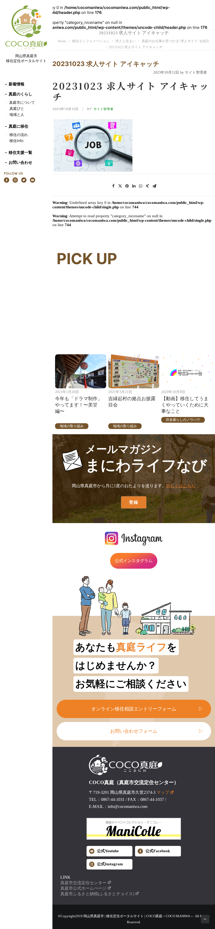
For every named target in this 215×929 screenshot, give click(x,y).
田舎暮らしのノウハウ (183, 420)
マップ (163, 792)
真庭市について (21, 102)
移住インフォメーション (91, 41)
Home (62, 41)
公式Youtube (108, 851)
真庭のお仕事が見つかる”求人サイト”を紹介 (175, 41)
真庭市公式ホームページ (83, 888)
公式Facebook (158, 851)
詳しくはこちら (181, 485)
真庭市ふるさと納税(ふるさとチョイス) (97, 894)
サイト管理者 (104, 109)
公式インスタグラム (134, 560)
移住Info (16, 140)
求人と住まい (125, 41)
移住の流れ (18, 134)
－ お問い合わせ (18, 162)
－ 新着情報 (14, 84)
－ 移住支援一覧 (18, 152)
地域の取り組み (72, 426)
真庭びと (16, 108)
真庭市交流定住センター (83, 883)
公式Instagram (110, 864)
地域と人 (16, 114)
